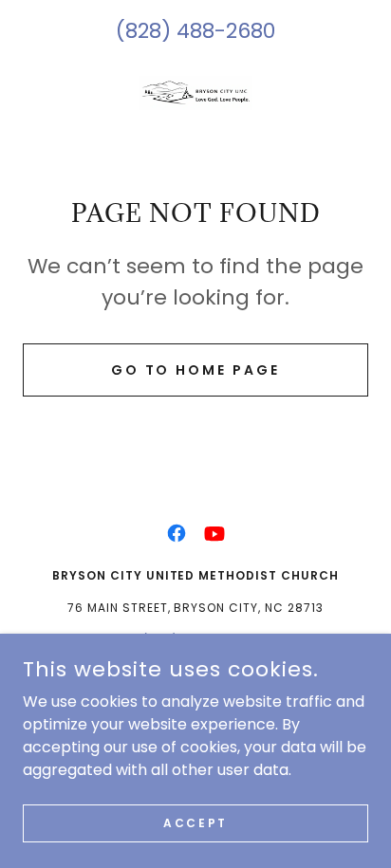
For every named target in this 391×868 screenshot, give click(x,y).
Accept (195, 822)
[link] (195, 107)
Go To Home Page (196, 369)
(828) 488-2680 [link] (195, 31)
